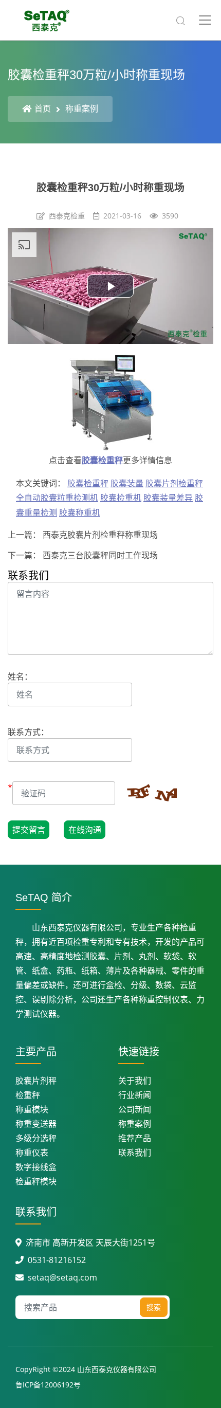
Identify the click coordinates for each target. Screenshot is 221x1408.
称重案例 (81, 108)
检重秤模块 (36, 1181)
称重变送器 (36, 1123)
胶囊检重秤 (102, 460)
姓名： (20, 676)
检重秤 (27, 1095)
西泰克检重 (67, 216)
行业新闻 (134, 1095)
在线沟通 (84, 829)
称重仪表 (31, 1152)
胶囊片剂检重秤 (174, 483)
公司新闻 (134, 1109)
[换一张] (146, 794)
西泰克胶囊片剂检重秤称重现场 (99, 534)
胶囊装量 (126, 483)
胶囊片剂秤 (36, 1080)
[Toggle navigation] (205, 20)
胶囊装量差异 (168, 497)
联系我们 (134, 1152)
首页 (42, 108)
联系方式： (28, 732)
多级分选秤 (36, 1138)
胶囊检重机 (120, 497)
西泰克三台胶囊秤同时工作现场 (99, 555)
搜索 (153, 1307)
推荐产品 (134, 1138)
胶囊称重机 (79, 512)
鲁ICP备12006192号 (48, 1384)
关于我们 (134, 1080)
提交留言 (28, 829)
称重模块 (31, 1109)
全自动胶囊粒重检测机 (57, 497)
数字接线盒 (36, 1167)
